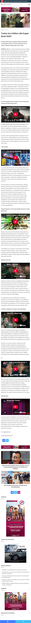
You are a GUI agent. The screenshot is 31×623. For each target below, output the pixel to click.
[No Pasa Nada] (7, 4)
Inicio (3, 29)
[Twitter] (7, 440)
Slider (6, 29)
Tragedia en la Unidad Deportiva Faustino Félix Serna (14, 569)
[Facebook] (3, 440)
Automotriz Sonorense (15, 543)
